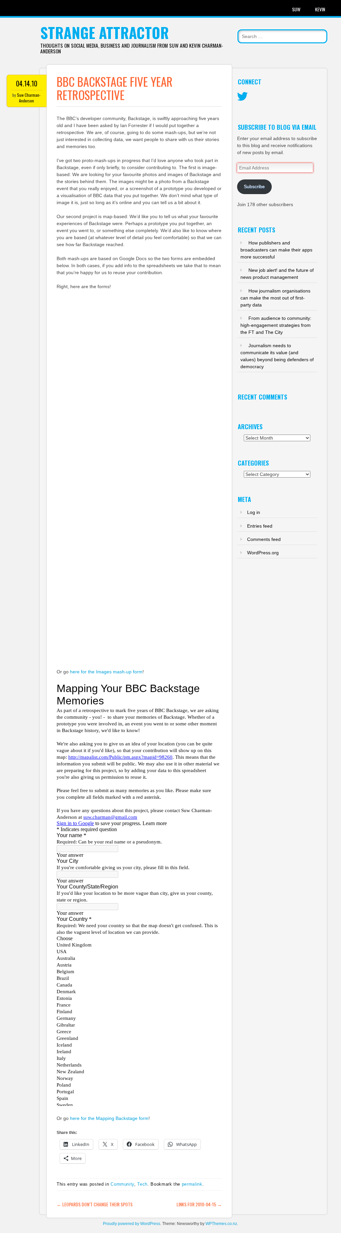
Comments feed (264, 539)
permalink (192, 1184)
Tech (142, 1184)
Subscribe (254, 186)
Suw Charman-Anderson (29, 97)
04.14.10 (26, 83)
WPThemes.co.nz (221, 1223)
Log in (253, 512)
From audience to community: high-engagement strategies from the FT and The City (275, 325)
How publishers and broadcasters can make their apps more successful (276, 249)
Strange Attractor (104, 32)
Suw (296, 9)
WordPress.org (263, 552)
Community (122, 1184)
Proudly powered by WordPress (131, 1223)
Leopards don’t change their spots (95, 1204)
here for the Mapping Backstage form (109, 1118)
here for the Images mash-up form (106, 671)
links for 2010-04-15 (199, 1204)
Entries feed (259, 526)
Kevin (320, 9)
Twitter (242, 96)
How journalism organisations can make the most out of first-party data (275, 297)
